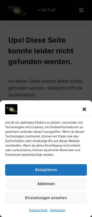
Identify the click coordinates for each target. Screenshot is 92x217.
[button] (84, 109)
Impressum (57, 210)
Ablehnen (46, 183)
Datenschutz (38, 210)
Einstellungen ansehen (46, 197)
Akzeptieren (46, 169)
